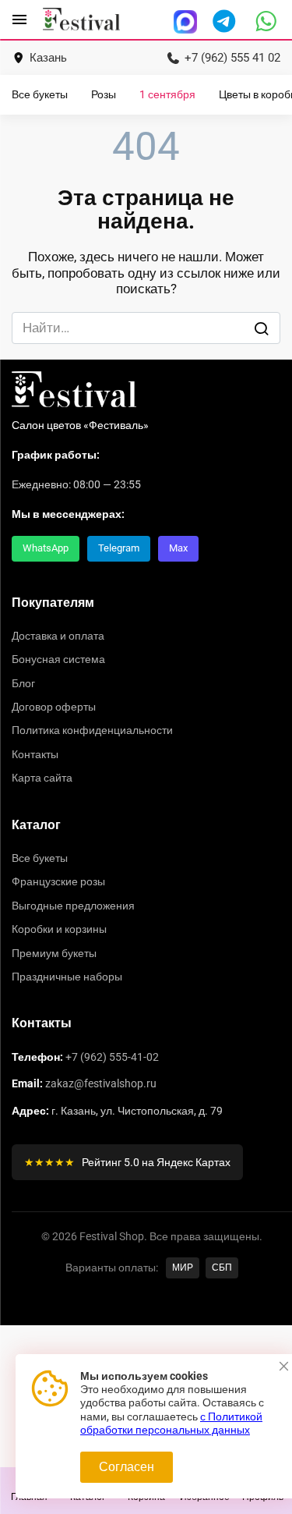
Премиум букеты (54, 953)
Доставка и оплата (58, 635)
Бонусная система (58, 659)
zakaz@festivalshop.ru (101, 1083)
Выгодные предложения (73, 905)
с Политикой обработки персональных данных (171, 1423)
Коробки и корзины (59, 929)
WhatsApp (46, 548)
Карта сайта (42, 777)
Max (178, 548)
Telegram (118, 548)
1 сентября (167, 94)
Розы (103, 94)
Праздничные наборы (67, 976)
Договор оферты (54, 706)
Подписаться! (146, 1344)
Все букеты (40, 94)
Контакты (35, 754)
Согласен (126, 1466)
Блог (23, 683)
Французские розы (58, 881)
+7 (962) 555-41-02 (112, 1057)
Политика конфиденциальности (92, 730)
